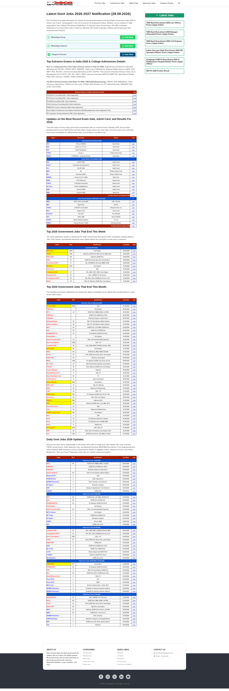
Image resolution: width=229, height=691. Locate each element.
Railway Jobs (87, 656)
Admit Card (133, 3)
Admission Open (149, 3)
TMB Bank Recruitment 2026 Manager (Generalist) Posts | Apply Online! (162, 33)
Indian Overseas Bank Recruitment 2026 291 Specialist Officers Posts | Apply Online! (164, 51)
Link (134, 95)
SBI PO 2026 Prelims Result (157, 71)
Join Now (129, 37)
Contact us (120, 656)
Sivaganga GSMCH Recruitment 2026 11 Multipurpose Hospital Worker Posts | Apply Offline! (164, 61)
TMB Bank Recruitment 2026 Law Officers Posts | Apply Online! (163, 24)
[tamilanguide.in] (60, 3)
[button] (179, 3)
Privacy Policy (121, 661)
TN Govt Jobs (99, 3)
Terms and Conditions (124, 664)
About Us (120, 653)
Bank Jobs (86, 659)
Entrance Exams (167, 3)
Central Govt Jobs (117, 3)
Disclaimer (120, 659)
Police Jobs (86, 664)
